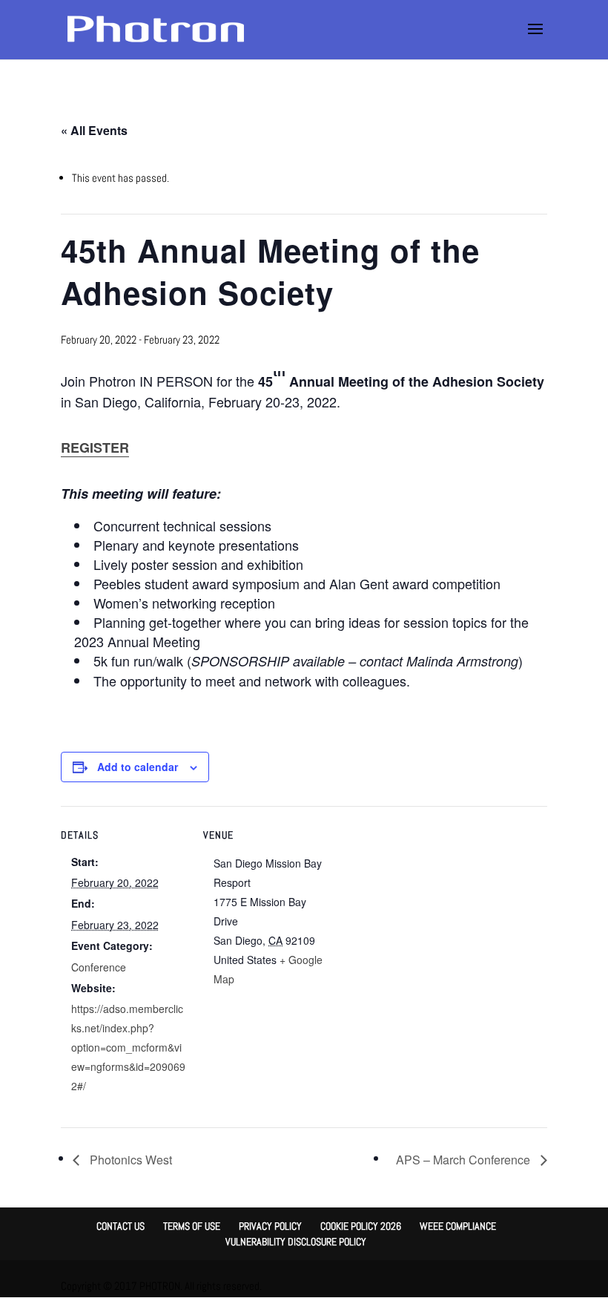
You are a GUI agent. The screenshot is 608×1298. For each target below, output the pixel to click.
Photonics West (129, 1159)
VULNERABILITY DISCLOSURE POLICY (295, 1241)
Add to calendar (137, 766)
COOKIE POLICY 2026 (360, 1226)
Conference (98, 967)
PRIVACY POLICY (270, 1226)
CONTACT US (120, 1226)
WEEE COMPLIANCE (458, 1226)
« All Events (94, 130)
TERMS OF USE (191, 1226)
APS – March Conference (464, 1159)
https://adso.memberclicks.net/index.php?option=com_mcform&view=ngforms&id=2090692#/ (128, 1047)
